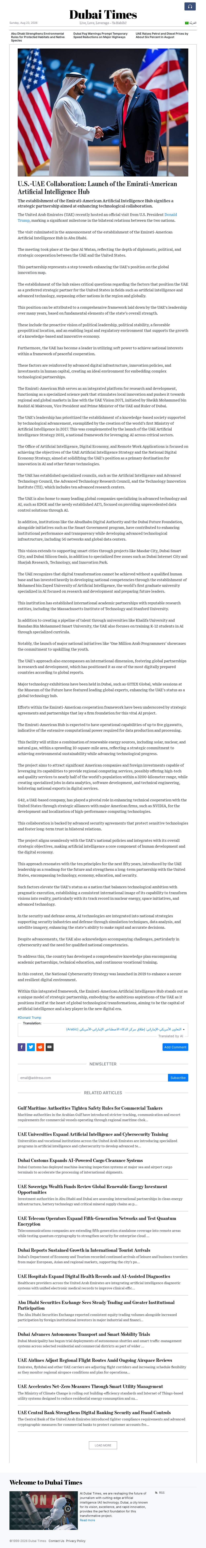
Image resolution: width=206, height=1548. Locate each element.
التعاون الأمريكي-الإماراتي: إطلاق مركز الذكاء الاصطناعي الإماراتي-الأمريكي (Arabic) (123, 1029)
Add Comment (175, 1047)
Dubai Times (103, 14)
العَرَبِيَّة (193, 22)
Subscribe (178, 1078)
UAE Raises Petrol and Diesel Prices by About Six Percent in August (99, 35)
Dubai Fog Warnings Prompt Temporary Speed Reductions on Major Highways (38, 35)
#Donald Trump (29, 1017)
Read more (87, 1520)
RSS (161, 1492)
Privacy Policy (75, 1541)
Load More (103, 1445)
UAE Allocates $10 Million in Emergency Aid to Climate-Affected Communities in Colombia (163, 37)
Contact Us (56, 1541)
